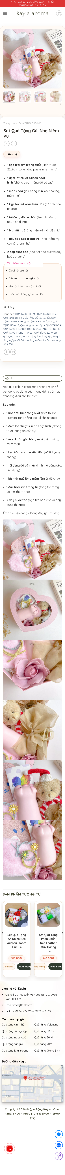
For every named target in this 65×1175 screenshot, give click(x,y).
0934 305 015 (23, 1011)
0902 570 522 (42, 1011)
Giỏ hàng (8, 966)
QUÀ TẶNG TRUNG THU (16, 332)
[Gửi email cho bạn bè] (13, 352)
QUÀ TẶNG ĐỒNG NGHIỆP (36, 317)
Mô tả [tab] (8, 378)
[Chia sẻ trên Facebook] (7, 352)
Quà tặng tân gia (13, 1044)
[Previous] (9, 59)
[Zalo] (59, 1146)
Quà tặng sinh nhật (13, 1024)
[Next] (56, 59)
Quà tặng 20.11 (43, 1044)
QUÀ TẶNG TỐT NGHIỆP (48, 328)
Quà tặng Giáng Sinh (47, 1050)
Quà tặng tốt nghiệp (14, 1031)
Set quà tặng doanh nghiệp (36, 336)
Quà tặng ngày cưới (14, 1037)
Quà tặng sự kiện (29, 325)
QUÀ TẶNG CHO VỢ (47, 313)
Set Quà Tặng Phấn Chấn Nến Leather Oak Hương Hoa (48, 943)
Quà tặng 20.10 (43, 1037)
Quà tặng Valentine (46, 1024)
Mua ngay (25, 966)
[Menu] (5, 13)
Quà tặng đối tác (12, 317)
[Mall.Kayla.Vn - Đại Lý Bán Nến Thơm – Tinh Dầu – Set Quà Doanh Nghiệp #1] (32, 13)
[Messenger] (59, 1135)
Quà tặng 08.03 (44, 1031)
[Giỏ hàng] (59, 13)
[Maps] (59, 1157)
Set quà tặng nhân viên (33, 340)
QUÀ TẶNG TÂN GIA (50, 325)
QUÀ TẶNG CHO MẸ (30, 123)
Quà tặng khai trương (15, 1050)
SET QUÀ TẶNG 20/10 (41, 332)
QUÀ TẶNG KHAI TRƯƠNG (38, 321)
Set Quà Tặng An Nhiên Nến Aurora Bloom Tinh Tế (16, 941)
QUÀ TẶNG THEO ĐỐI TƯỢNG (19, 328)
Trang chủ (9, 123)
